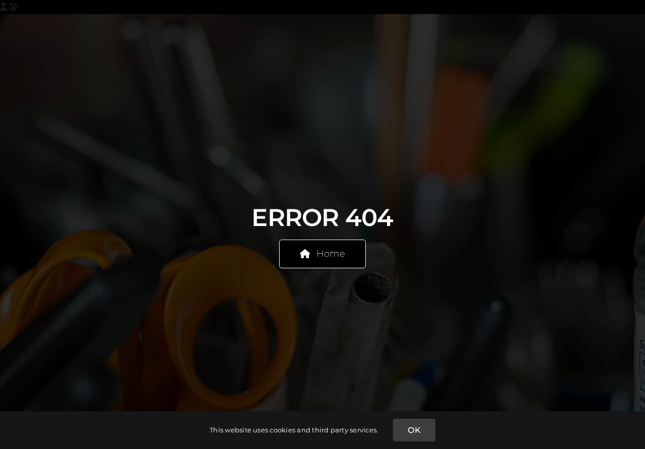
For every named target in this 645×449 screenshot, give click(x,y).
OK (414, 430)
